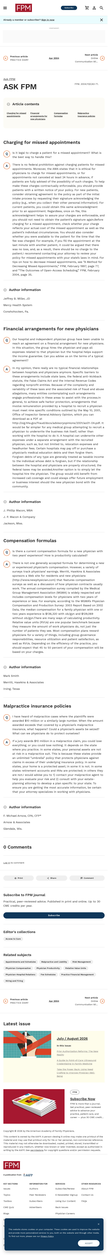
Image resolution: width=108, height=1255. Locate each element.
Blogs (6, 1213)
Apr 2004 (54, 58)
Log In (6, 862)
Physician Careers (65, 1213)
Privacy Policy (47, 1236)
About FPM (87, 1188)
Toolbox (7, 1201)
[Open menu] (5, 8)
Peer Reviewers (37, 1195)
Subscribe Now (82, 1099)
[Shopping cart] (87, 8)
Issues (6, 1188)
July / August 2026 (72, 1038)
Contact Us (87, 1195)
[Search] (101, 8)
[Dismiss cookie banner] (99, 1224)
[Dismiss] (101, 20)
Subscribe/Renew (65, 1188)
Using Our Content (65, 1201)
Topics (6, 1195)
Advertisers (35, 1207)
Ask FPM (9, 79)
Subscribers (35, 1201)
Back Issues (61, 1207)
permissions (36, 1150)
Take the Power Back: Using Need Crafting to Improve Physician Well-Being (76, 1072)
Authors (33, 1188)
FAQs (84, 1201)
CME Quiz (8, 1207)
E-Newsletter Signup (66, 1195)
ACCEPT (89, 1243)
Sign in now (47, 19)
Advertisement (54, 28)
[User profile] (94, 8)
